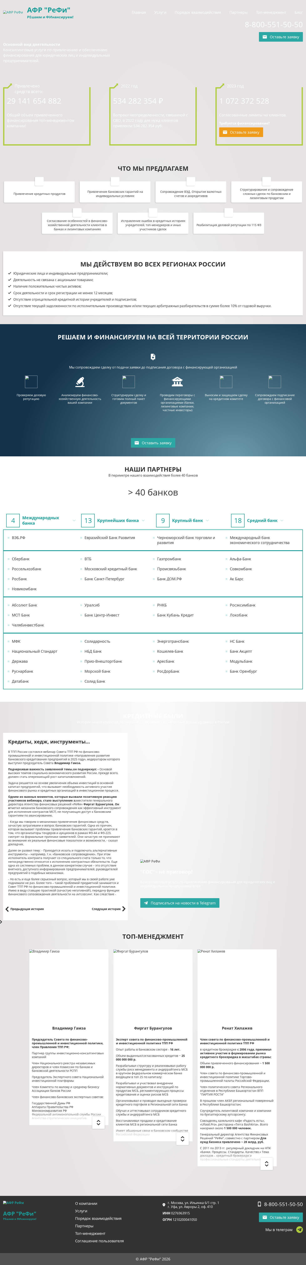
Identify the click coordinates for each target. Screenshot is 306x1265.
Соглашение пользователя (99, 1240)
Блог (299, 12)
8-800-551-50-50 (274, 24)
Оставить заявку (157, 442)
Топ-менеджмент (271, 12)
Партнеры (238, 12)
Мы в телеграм (278, 1229)
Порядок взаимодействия (198, 12)
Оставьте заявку (284, 36)
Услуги (160, 12)
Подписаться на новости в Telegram (183, 902)
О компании (86, 1203)
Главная (139, 12)
